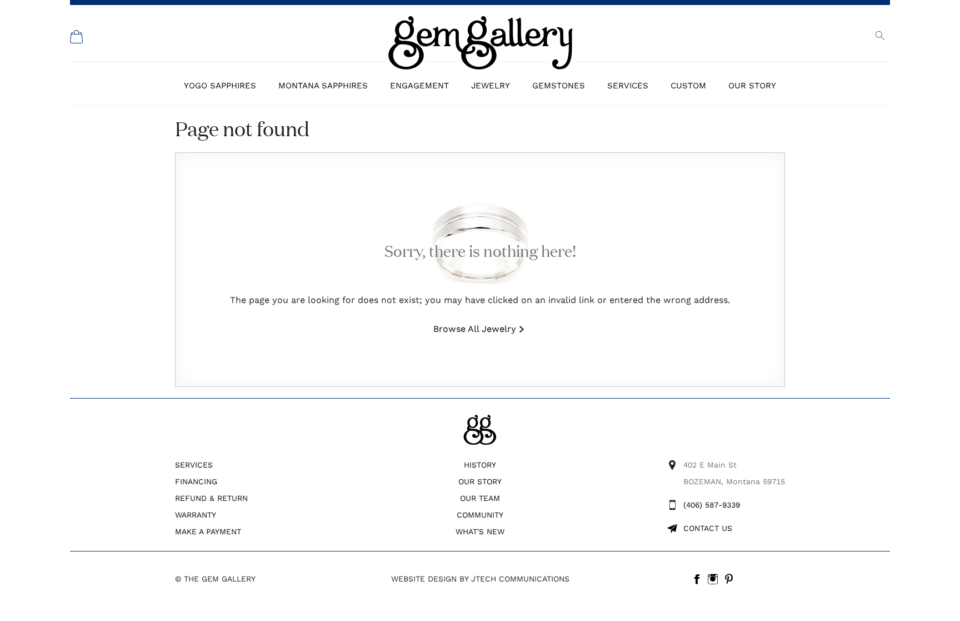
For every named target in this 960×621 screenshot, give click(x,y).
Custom (688, 86)
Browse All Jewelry (474, 329)
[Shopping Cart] (76, 36)
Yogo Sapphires (220, 86)
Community (480, 514)
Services (627, 86)
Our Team (480, 498)
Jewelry (490, 86)
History (480, 464)
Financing (196, 481)
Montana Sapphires (323, 86)
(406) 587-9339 (711, 504)
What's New (480, 531)
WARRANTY (195, 514)
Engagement (419, 86)
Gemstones (558, 86)
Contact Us (707, 528)
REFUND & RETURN (211, 498)
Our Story (752, 86)
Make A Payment (208, 531)
